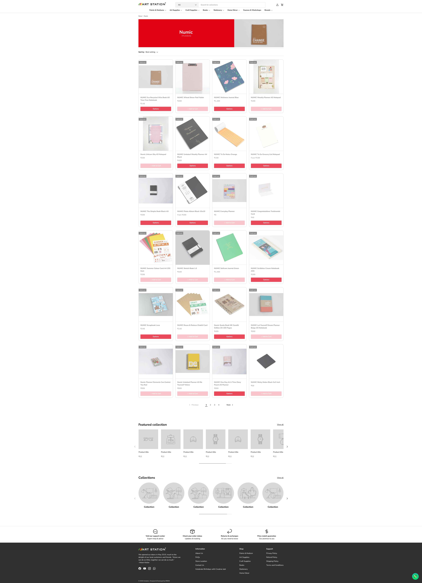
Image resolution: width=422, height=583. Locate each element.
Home (140, 16)
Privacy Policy (271, 553)
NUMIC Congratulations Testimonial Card (265, 212)
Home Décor (232, 10)
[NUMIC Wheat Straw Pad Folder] (193, 77)
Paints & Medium (246, 553)
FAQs (197, 557)
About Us (199, 553)
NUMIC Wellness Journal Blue (226, 97)
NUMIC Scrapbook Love (150, 325)
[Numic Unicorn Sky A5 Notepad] (156, 134)
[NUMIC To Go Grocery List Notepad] (266, 134)
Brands (267, 10)
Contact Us (199, 565)
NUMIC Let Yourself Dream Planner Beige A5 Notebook (265, 326)
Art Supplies (175, 10)
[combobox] (221, 4)
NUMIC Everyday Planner (224, 211)
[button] (282, 4)
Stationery (218, 10)
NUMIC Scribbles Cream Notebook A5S (265, 269)
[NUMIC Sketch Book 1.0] (193, 247)
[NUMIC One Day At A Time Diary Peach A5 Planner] (229, 361)
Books (205, 10)
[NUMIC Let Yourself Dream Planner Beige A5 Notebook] (266, 304)
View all (280, 424)
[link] (193, 405)
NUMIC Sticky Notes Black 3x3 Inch (265, 382)
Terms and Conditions (275, 565)
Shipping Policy (272, 561)
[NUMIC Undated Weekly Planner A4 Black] (193, 134)
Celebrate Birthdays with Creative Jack (210, 569)
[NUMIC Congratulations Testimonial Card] (266, 191)
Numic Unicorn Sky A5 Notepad (153, 154)
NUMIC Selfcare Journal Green (226, 268)
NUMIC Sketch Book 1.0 (187, 268)
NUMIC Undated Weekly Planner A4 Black (192, 155)
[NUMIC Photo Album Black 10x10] (193, 191)
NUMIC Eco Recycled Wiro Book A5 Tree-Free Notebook (155, 98)
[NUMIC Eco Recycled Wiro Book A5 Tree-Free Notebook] (156, 77)
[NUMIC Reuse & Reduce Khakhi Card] (193, 304)
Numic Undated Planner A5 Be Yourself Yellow (189, 383)
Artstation (146, 581)
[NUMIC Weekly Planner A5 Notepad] (266, 77)
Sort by (141, 52)
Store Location (201, 561)
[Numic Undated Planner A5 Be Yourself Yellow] (193, 361)
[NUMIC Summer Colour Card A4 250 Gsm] (156, 247)
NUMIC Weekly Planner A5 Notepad (266, 97)
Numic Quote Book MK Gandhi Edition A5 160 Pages (226, 326)
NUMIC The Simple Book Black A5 (154, 211)
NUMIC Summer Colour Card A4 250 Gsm (155, 269)
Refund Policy (271, 557)
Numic (146, 16)
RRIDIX (168, 581)
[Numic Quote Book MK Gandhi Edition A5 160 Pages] (229, 304)
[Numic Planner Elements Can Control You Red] (156, 361)
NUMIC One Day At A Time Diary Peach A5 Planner (227, 383)
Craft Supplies (191, 10)
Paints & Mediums (156, 10)
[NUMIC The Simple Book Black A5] (156, 191)
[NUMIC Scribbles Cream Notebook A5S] (266, 247)
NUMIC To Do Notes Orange (225, 154)
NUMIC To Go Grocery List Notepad (265, 154)
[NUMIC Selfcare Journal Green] (229, 247)
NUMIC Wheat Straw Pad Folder (190, 97)
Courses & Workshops (252, 10)
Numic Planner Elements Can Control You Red (155, 383)
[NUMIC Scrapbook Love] (156, 304)
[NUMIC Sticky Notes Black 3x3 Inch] (266, 361)
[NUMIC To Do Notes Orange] (229, 134)
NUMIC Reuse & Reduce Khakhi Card (192, 325)
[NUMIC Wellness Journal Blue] (229, 77)
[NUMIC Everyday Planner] (229, 191)
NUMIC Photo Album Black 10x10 (191, 211)
